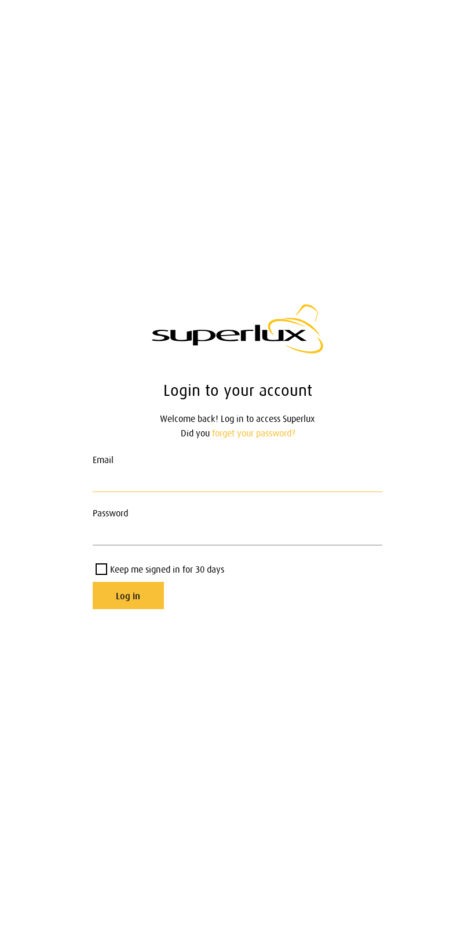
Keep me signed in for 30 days (167, 569)
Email (103, 459)
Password (110, 513)
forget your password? (253, 433)
